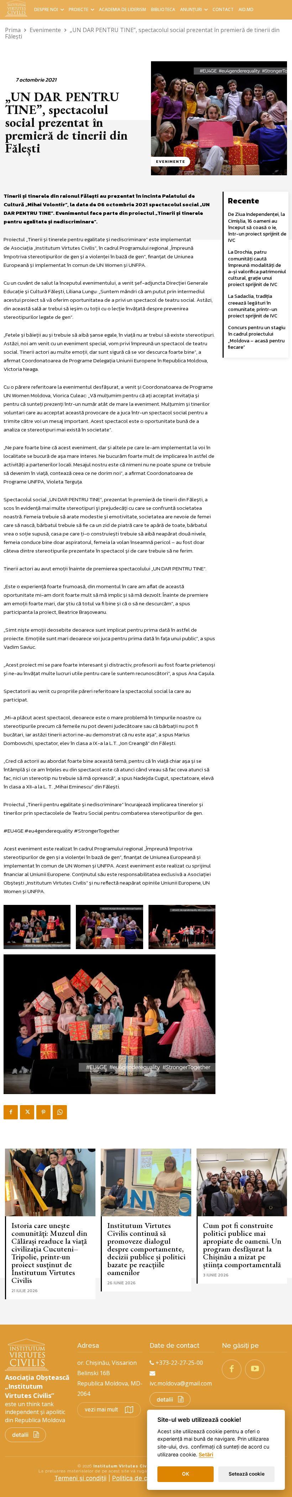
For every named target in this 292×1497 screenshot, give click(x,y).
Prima (13, 30)
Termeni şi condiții (80, 1478)
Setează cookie (247, 1474)
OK (185, 1474)
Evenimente (45, 30)
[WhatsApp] (60, 1112)
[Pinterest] (43, 1112)
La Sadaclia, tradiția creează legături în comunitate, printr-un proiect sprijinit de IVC (252, 306)
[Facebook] (11, 1112)
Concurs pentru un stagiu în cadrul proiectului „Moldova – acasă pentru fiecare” (256, 337)
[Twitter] (27, 1112)
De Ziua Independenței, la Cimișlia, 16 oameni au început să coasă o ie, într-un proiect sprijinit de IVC (257, 227)
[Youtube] (255, 1369)
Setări (206, 1454)
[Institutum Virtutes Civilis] (17, 8)
